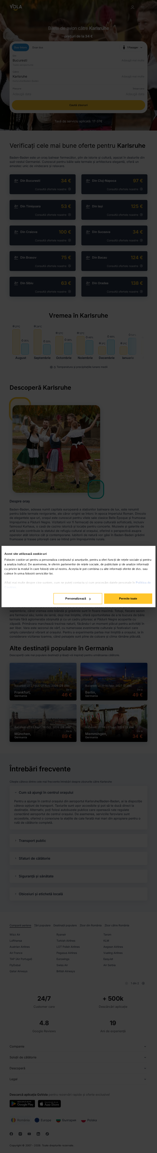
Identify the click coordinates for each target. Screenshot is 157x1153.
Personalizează (75, 598)
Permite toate (128, 598)
